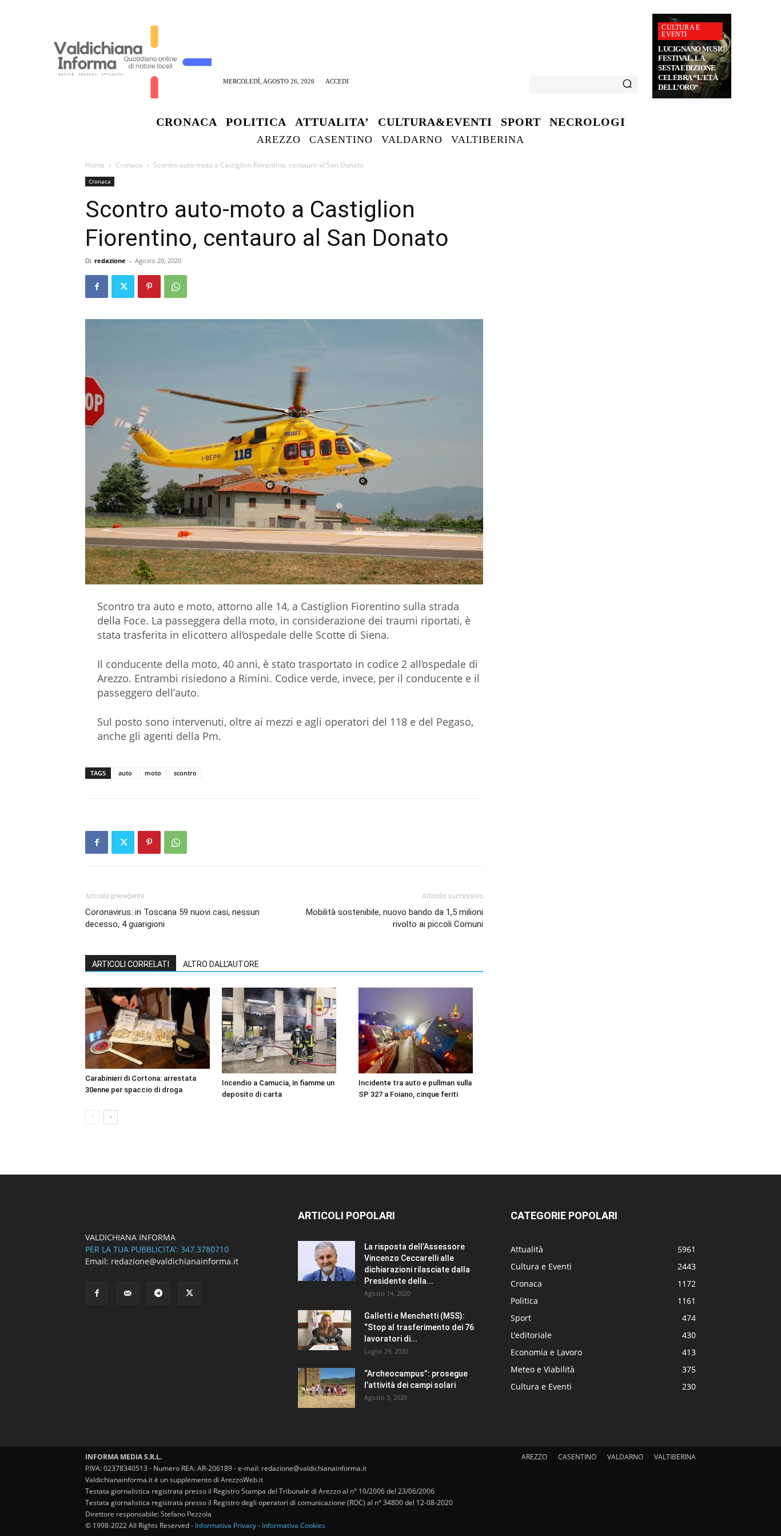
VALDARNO (625, 1457)
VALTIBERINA (675, 1457)
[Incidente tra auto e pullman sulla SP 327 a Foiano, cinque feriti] (420, 1030)
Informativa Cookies (293, 1525)
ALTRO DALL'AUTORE (221, 964)
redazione (110, 260)
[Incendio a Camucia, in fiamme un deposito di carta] (284, 1030)
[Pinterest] (149, 286)
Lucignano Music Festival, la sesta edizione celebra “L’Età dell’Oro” (691, 68)
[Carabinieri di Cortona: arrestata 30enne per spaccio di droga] (147, 1028)
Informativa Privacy (225, 1525)
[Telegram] (158, 1293)
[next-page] (110, 1117)
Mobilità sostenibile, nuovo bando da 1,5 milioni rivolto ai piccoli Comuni (394, 918)
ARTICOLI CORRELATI (130, 964)
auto (125, 773)
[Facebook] (96, 286)
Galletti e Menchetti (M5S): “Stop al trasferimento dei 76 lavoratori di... (419, 1327)
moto (153, 773)
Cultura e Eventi (681, 30)
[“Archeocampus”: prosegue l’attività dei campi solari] (326, 1388)
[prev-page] (92, 1117)
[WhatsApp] (175, 286)
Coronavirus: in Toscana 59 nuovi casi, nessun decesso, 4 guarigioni (172, 918)
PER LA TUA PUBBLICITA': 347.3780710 (157, 1249)
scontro (185, 773)
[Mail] (127, 1293)
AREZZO (534, 1457)
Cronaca (128, 165)
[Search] (627, 84)
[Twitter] (122, 286)
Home (95, 165)
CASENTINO (577, 1457)
